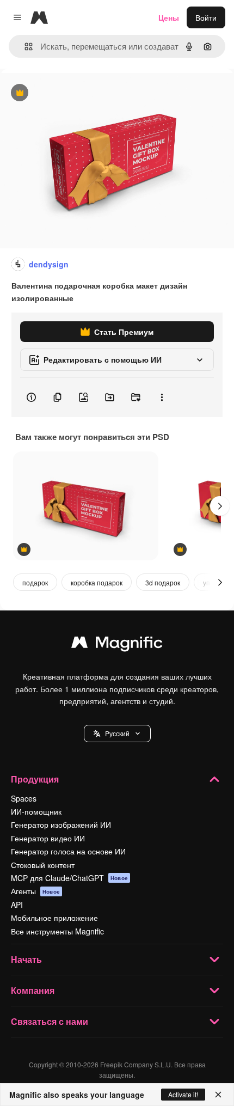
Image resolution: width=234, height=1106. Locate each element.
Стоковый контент (43, 864)
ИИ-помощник (36, 811)
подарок (35, 582)
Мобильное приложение (54, 917)
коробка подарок (96, 582)
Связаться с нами (49, 1021)
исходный (72, 93)
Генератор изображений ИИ (61, 824)
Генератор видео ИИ (48, 838)
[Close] (218, 1094)
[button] (117, 733)
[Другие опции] (162, 397)
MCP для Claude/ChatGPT (69, 877)
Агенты (35, 890)
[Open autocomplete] (24, 46)
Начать (26, 959)
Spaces (23, 798)
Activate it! (183, 1094)
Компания (32, 990)
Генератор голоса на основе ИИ (68, 851)
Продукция (35, 779)
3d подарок (162, 582)
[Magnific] (117, 645)
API (17, 904)
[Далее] (220, 505)
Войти (206, 17)
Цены (168, 17)
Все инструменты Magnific (57, 931)
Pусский (117, 733)
